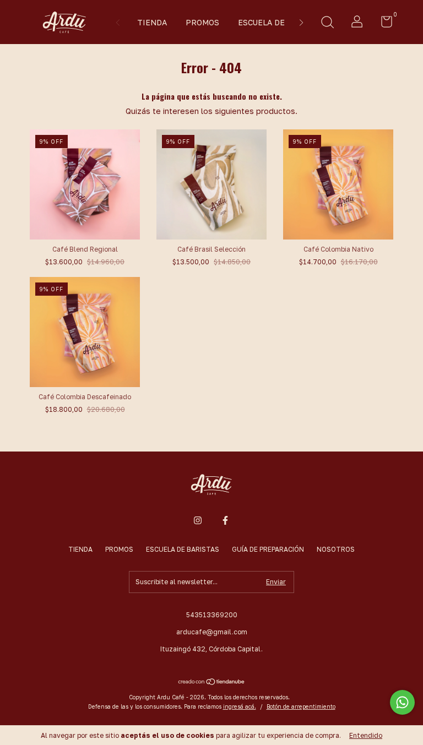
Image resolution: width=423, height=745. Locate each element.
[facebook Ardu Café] (225, 520)
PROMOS (202, 22)
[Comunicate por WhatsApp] (402, 702)
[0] (382, 24)
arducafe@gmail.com (211, 632)
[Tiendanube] (211, 682)
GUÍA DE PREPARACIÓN (268, 549)
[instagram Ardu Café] (197, 520)
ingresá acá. (239, 706)
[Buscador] (327, 23)
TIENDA (152, 22)
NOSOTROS (336, 549)
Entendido (365, 735)
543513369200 (211, 615)
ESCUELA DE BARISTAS (282, 22)
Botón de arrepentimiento (301, 706)
